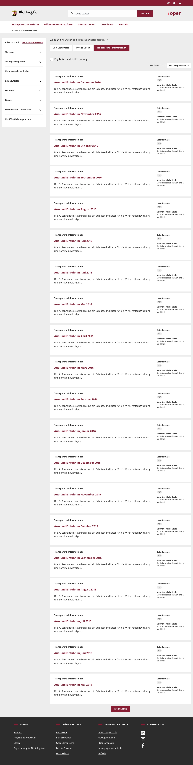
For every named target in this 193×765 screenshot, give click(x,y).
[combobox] (102, 13)
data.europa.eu (106, 742)
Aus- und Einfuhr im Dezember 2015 (77, 462)
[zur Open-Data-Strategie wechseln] (174, 13)
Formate (9, 90)
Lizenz (8, 100)
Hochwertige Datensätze (18, 109)
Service (24, 724)
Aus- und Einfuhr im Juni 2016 (73, 241)
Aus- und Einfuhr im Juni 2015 (73, 653)
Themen (9, 52)
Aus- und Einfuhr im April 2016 (73, 336)
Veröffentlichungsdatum (18, 119)
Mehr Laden (120, 708)
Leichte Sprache (64, 748)
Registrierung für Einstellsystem (29, 748)
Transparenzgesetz (15, 61)
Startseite (16, 30)
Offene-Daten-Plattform (58, 24)
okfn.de (102, 753)
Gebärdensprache (65, 742)
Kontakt (123, 24)
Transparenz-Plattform (25, 24)
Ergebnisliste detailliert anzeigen (72, 59)
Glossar (17, 742)
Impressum (61, 732)
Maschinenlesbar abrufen (92, 39)
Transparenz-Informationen (111, 47)
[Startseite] (25, 13)
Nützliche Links (71, 724)
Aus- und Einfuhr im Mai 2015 (73, 684)
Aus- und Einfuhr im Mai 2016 (73, 304)
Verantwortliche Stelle (16, 71)
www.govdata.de (106, 737)
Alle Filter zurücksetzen (32, 42)
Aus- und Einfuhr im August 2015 (75, 589)
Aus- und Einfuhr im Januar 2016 (75, 431)
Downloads (107, 24)
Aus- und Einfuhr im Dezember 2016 (77, 82)
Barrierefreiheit (63, 737)
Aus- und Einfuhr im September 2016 (78, 177)
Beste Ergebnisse (178, 65)
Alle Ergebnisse (61, 47)
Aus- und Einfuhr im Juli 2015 (72, 621)
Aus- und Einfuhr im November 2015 (77, 494)
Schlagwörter (12, 80)
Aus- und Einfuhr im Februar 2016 (75, 399)
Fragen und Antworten (25, 737)
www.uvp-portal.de (107, 732)
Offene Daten (83, 47)
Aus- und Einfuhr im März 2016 (74, 367)
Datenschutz (62, 753)
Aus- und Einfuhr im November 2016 (77, 114)
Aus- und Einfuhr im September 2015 (78, 558)
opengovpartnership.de (110, 748)
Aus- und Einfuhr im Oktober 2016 (76, 146)
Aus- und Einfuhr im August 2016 (75, 209)
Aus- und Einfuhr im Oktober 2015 (76, 526)
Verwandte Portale (116, 724)
